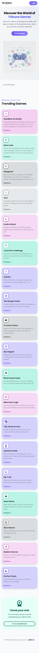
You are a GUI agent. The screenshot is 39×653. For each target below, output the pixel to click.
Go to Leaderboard (19, 624)
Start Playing (19, 33)
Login (33, 3)
